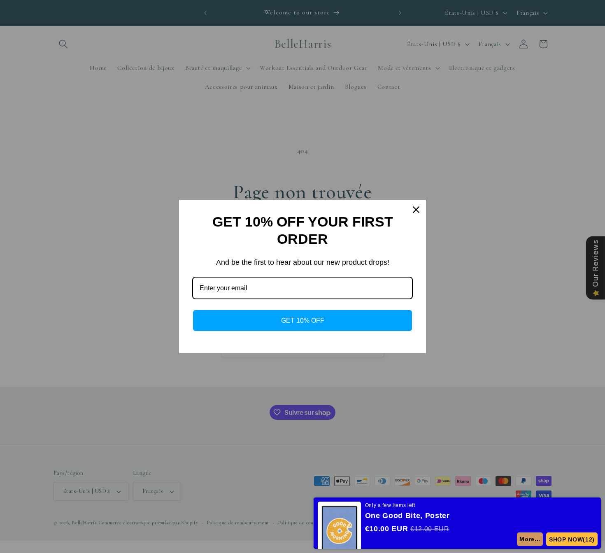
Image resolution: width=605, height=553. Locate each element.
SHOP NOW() (572, 539)
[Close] (416, 210)
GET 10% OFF (302, 320)
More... (529, 539)
